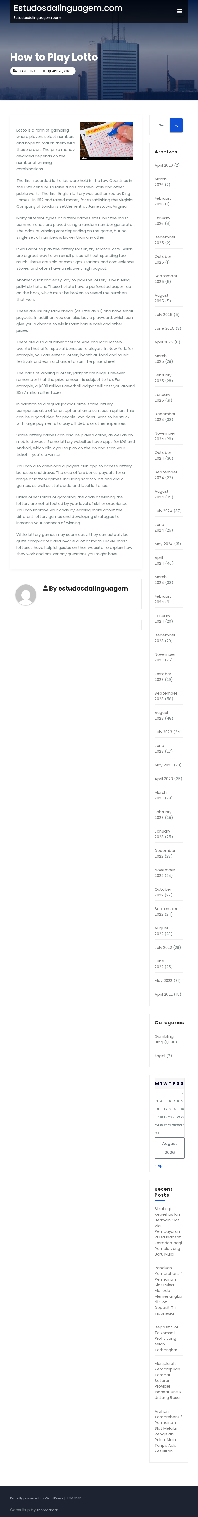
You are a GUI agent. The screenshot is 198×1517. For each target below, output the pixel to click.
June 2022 (159, 963)
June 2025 (165, 328)
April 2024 (159, 560)
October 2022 (163, 892)
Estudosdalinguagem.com (68, 8)
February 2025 (163, 377)
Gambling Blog (33, 71)
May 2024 (164, 543)
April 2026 (164, 165)
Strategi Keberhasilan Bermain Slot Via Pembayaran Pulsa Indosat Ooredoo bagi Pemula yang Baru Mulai (168, 1231)
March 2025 (161, 358)
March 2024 (161, 579)
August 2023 (162, 715)
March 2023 (161, 795)
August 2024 (162, 494)
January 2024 (162, 618)
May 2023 (164, 765)
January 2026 (162, 220)
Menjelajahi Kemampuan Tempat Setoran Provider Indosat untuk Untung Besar (168, 1380)
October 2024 (163, 455)
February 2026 (163, 201)
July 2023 (163, 732)
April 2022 (164, 994)
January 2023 (162, 834)
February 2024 (163, 599)
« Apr (159, 1165)
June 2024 (159, 527)
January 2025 (162, 397)
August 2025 (162, 298)
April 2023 (164, 778)
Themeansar (47, 1509)
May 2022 (163, 980)
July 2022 (163, 947)
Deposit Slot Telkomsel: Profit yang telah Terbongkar (167, 1338)
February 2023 (163, 814)
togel (160, 1055)
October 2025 (163, 259)
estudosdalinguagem (93, 588)
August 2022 (162, 930)
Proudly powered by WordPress (37, 1498)
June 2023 (159, 748)
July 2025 (163, 314)
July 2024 (163, 510)
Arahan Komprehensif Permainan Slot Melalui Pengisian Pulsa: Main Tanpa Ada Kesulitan (168, 1431)
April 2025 (164, 342)
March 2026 (161, 181)
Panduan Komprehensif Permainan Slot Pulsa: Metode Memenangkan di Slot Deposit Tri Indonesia (169, 1290)
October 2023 (163, 676)
